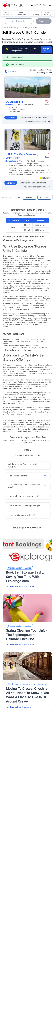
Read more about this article (18, 586)
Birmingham (29, 197)
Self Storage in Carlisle (29, 28)
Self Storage (13, 28)
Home (4, 28)
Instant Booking (47, 13)
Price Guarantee (7, 13)
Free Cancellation (21, 13)
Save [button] (47, 104)
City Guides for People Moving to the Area (27, 684)
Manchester (44, 197)
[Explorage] (13, 5)
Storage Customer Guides (19, 568)
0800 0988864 (41, 5)
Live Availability (34, 13)
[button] (47, 102)
